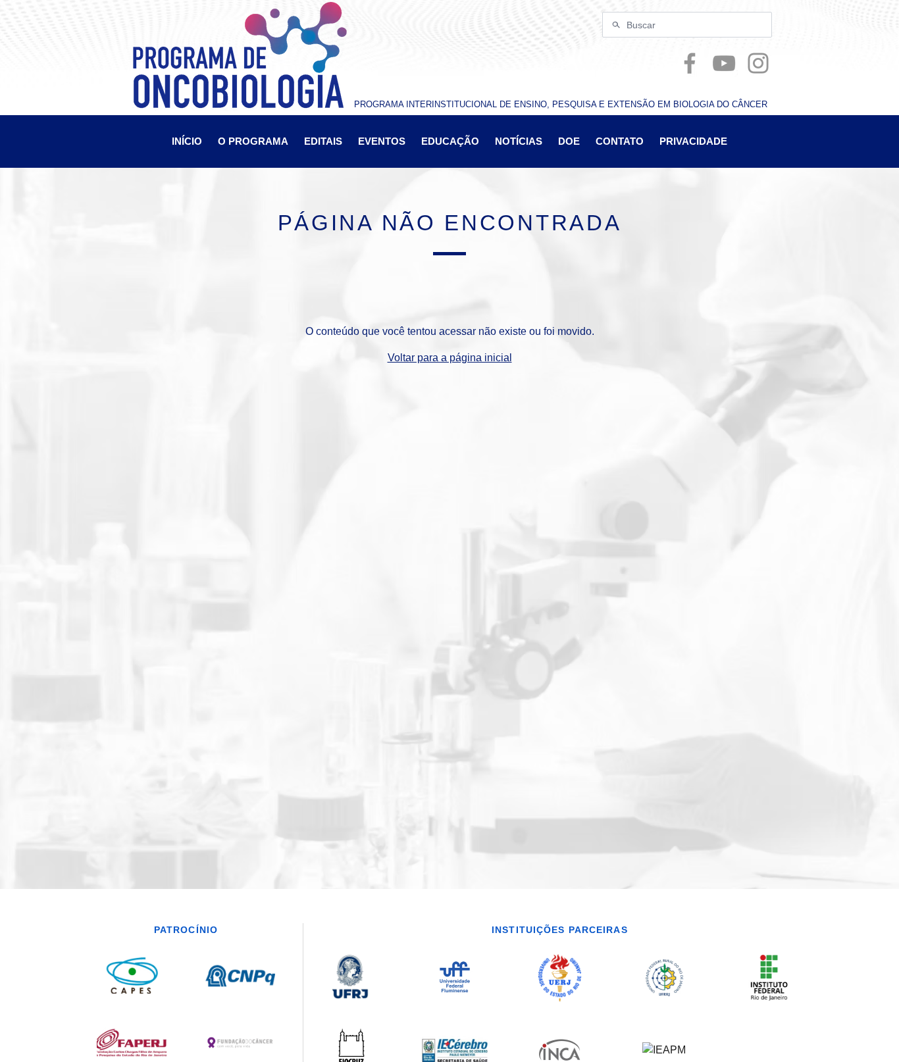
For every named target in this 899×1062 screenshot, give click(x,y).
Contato (620, 141)
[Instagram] (758, 63)
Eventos (381, 141)
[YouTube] (724, 63)
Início (187, 141)
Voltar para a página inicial (450, 357)
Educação (450, 141)
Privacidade (693, 141)
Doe (569, 141)
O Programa (253, 141)
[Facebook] (690, 63)
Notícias (518, 141)
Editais (323, 141)
